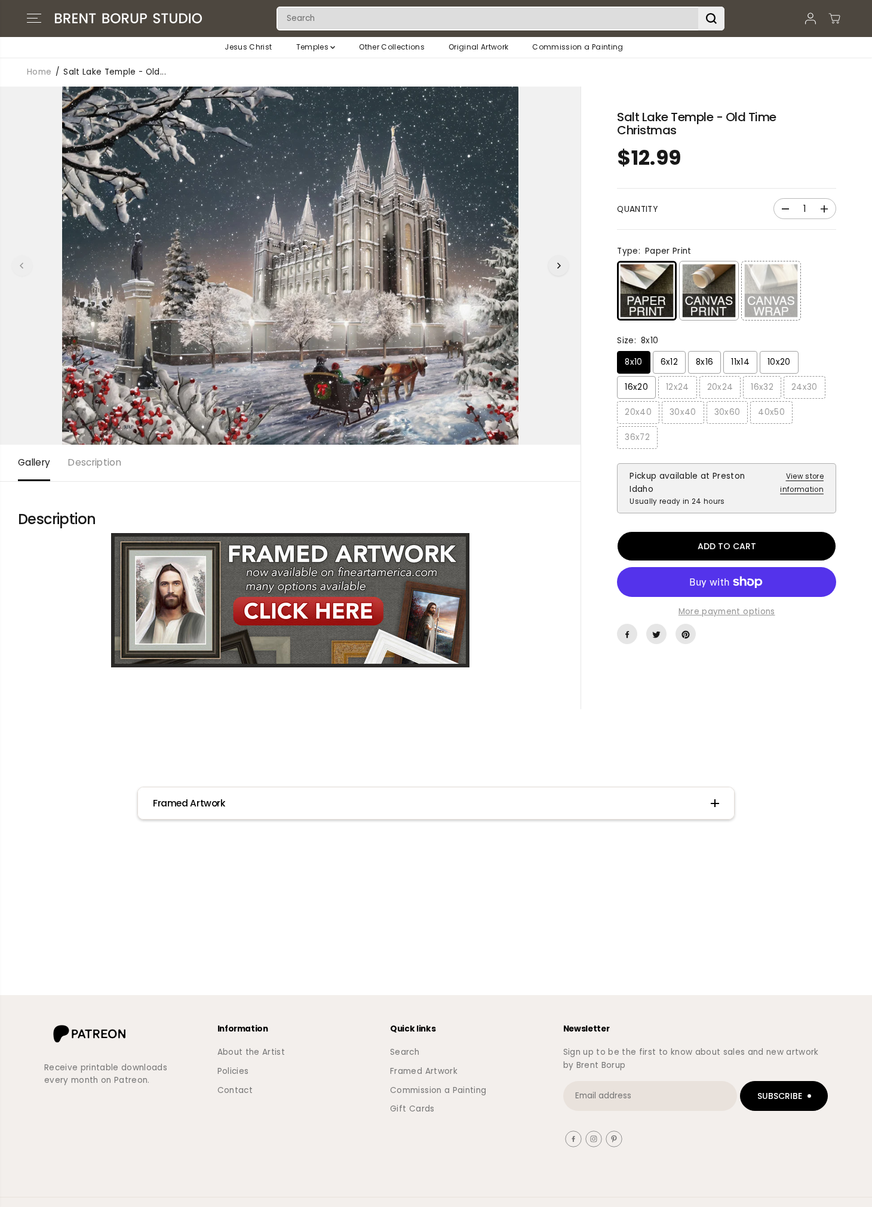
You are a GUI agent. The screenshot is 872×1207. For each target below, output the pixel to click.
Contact (235, 1090)
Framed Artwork (424, 1071)
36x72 (637, 437)
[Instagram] (594, 1139)
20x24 (720, 387)
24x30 (804, 387)
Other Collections (392, 47)
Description (94, 462)
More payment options (726, 611)
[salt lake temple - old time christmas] (290, 266)
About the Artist (251, 1052)
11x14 (740, 362)
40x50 (771, 412)
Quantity (637, 209)
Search (404, 1052)
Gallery (34, 462)
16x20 (636, 387)
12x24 (677, 387)
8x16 (704, 362)
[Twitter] (656, 634)
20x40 (638, 412)
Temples (313, 47)
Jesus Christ (248, 47)
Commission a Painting (577, 47)
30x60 (727, 412)
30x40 (683, 412)
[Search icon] (711, 18)
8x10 (633, 362)
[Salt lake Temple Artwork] (290, 600)
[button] (34, 18)
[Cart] (834, 18)
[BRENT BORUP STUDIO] (128, 18)
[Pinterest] (686, 634)
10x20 (779, 362)
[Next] (558, 265)
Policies (233, 1071)
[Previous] (22, 265)
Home (39, 72)
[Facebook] (627, 634)
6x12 (669, 362)
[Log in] (810, 18)
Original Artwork (478, 47)
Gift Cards (412, 1108)
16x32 (762, 387)
